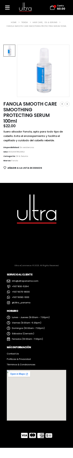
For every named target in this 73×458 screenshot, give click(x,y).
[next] (67, 104)
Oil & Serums (22, 156)
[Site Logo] (25, 7)
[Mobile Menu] (7, 7)
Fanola (14, 160)
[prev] (62, 104)
